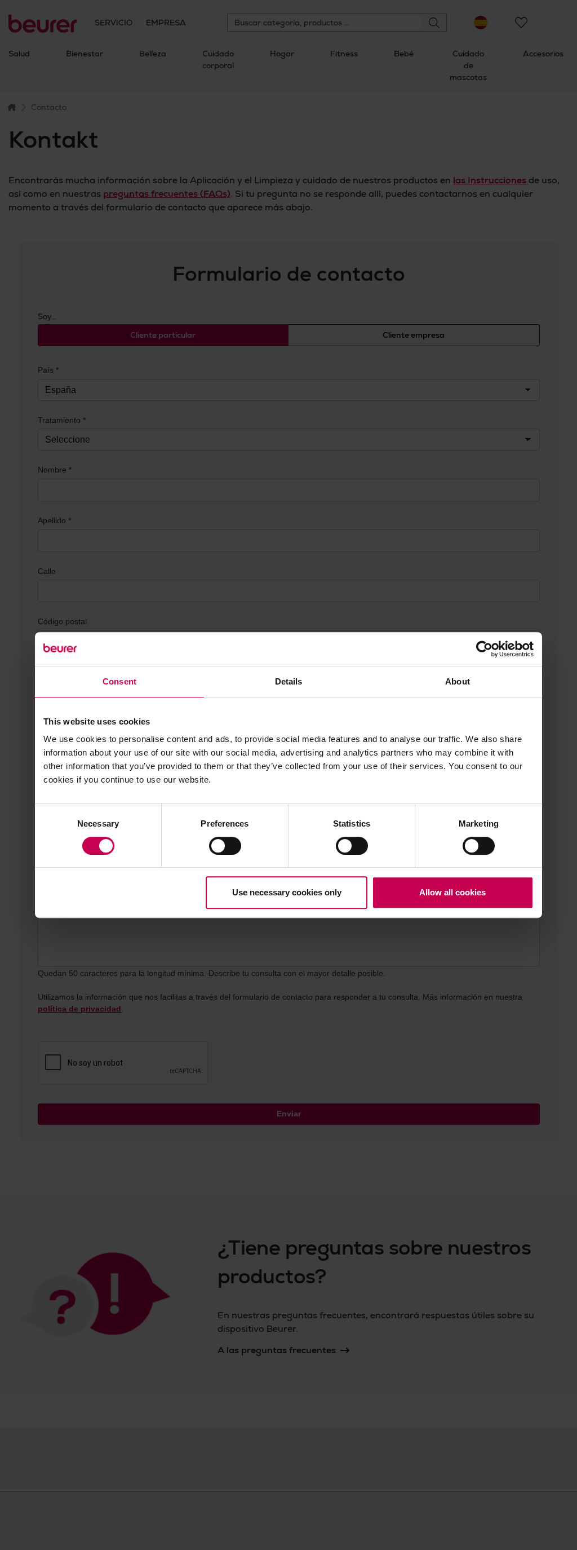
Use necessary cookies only (286, 892)
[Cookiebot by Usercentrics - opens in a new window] (484, 649)
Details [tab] (289, 681)
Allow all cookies (452, 892)
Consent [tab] (119, 681)
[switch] (225, 846)
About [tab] (457, 681)
